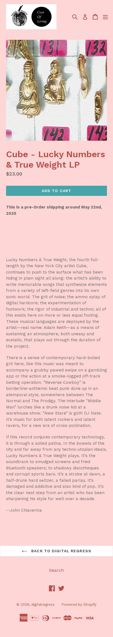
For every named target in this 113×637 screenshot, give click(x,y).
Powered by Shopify (79, 604)
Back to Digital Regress (60, 551)
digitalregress (43, 604)
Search (56, 570)
